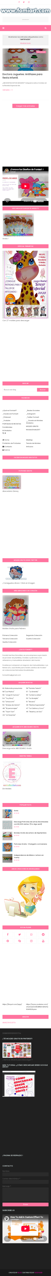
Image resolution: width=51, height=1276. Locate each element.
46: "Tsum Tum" (8, 711)
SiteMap (29, 440)
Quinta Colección (9, 642)
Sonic (16, 810)
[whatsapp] (31, 934)
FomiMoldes (7, 427)
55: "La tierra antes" (33, 695)
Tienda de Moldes (33, 443)
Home (6, 440)
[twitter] (24, 2)
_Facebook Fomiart (10, 414)
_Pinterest (6, 417)
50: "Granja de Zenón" (11, 705)
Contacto (8, 446)
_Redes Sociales (33, 410)
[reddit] (43, 934)
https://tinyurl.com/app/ (12, 1004)
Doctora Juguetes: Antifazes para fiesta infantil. (22, 76)
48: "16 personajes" (10, 708)
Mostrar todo (25, 43)
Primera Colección (10, 635)
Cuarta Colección (33, 639)
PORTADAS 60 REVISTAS (11, 424)
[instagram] (28, 2)
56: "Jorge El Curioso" (11, 695)
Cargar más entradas (25, 106)
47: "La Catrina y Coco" (35, 708)
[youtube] (43, 941)
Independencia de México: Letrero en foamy (29, 856)
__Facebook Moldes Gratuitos (34, 421)
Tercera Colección (10, 639)
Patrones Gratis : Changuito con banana (30, 844)
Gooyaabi (38, 1273)
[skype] (19, 941)
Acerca (7, 450)
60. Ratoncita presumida (12, 688)
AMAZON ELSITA (8, 1022)
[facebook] (19, 2)
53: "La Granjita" (32, 698)
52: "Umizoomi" (8, 701)
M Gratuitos (7, 430)
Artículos (29, 446)
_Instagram (31, 414)
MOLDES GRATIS (32, 426)
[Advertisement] (25, 141)
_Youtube (6, 420)
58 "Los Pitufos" (8, 691)
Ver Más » (6, 90)
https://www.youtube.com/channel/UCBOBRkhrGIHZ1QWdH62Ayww (37, 1006)
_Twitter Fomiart (32, 417)
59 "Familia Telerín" (33, 688)
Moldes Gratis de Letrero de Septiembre (30, 833)
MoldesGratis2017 (33, 429)
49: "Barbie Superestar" (35, 705)
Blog (20, 1273)
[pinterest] (7, 941)
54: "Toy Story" (8, 698)
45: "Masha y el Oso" (34, 711)
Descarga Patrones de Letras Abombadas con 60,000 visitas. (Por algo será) (31, 823)
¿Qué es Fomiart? (9, 410)
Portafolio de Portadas (11, 443)
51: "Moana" (30, 701)
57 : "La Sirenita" (32, 691)
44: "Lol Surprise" (9, 715)
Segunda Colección (34, 635)
